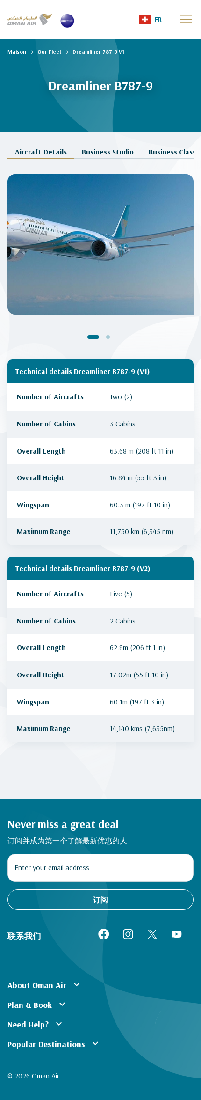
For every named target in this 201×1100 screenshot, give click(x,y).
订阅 (100, 899)
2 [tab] (108, 337)
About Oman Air (44, 984)
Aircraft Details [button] (41, 151)
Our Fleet (49, 51)
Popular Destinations (54, 1043)
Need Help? (36, 1023)
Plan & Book (37, 1004)
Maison (16, 51)
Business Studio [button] (108, 151)
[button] (150, 19)
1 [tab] (93, 337)
